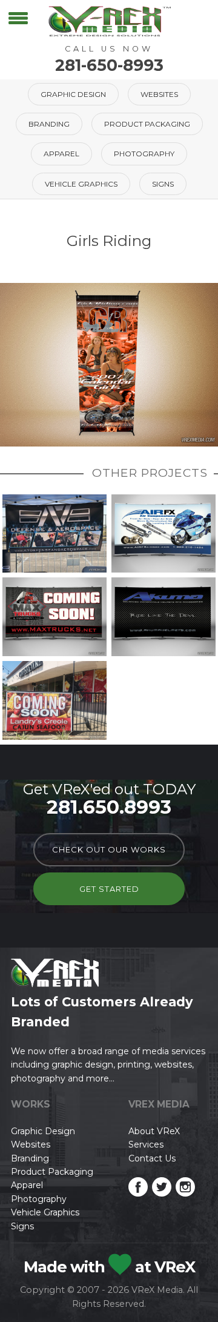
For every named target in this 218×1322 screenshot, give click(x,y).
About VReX (154, 1131)
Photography (144, 153)
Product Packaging (147, 123)
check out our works (109, 849)
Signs (163, 183)
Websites (159, 94)
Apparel (61, 153)
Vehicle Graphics (81, 183)
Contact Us (152, 1158)
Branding (49, 123)
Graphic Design (73, 94)
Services (146, 1144)
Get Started (109, 889)
